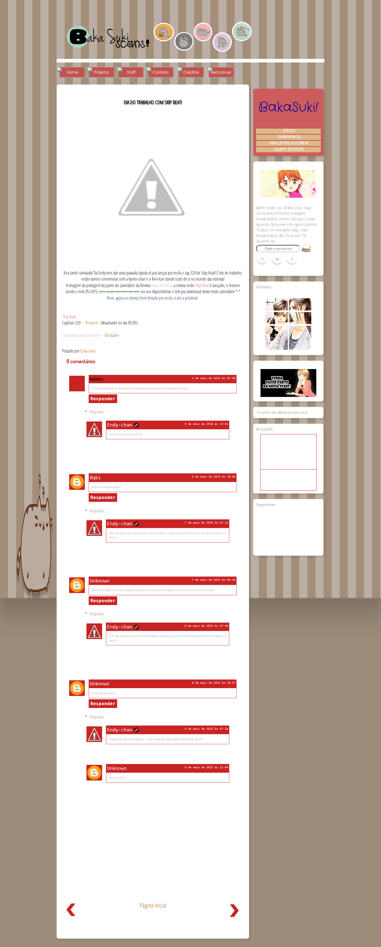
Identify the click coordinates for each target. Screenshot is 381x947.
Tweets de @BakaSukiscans (281, 412)
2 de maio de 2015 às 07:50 (213, 378)
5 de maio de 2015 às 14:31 (206, 423)
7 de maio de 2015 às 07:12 (206, 522)
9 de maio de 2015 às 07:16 (206, 728)
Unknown (99, 581)
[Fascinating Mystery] (277, 323)
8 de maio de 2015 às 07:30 (206, 625)
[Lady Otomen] (277, 348)
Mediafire (112, 335)
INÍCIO (289, 131)
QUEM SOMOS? (289, 149)
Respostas (96, 412)
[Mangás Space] (277, 309)
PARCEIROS (289, 137)
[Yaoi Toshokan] (300, 323)
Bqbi (95, 477)
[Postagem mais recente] (71, 917)
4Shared (91, 323)
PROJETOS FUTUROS (289, 143)
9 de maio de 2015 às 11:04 (206, 767)
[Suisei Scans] (300, 309)
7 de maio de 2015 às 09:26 (213, 579)
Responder (102, 398)
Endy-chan (119, 425)
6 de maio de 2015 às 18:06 (213, 476)
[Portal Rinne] (300, 348)
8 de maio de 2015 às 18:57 (213, 682)
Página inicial (153, 905)
